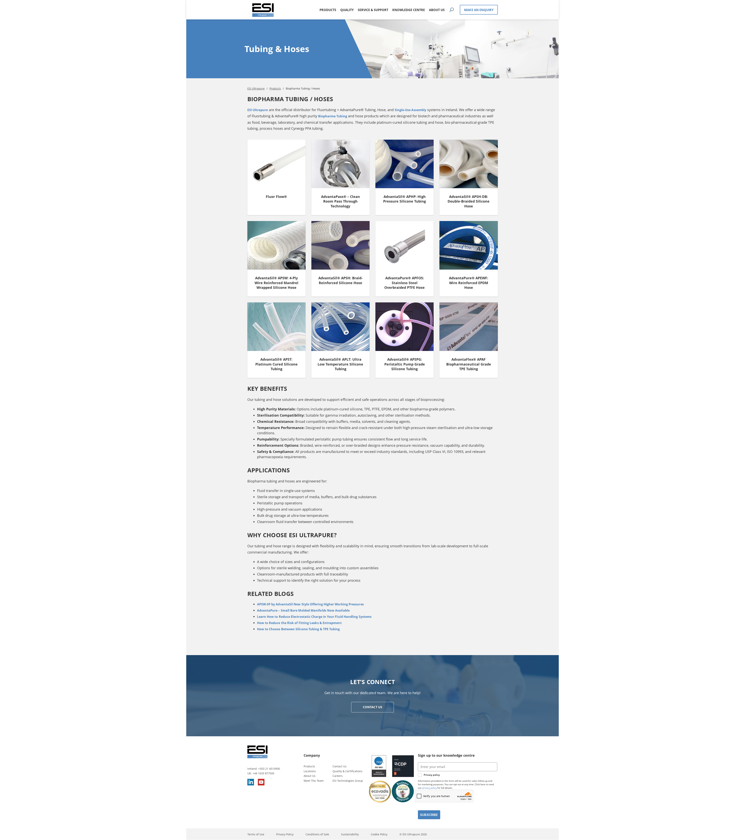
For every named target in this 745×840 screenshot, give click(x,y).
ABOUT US (437, 10)
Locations (310, 771)
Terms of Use (255, 834)
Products (309, 766)
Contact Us (340, 766)
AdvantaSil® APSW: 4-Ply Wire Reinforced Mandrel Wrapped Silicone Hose (276, 283)
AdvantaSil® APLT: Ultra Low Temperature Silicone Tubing (340, 364)
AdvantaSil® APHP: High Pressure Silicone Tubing (404, 199)
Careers (338, 776)
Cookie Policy (379, 834)
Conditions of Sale (317, 834)
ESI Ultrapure (257, 110)
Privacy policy (432, 775)
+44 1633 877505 (263, 773)
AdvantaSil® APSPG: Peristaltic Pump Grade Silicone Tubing (404, 364)
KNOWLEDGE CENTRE (408, 10)
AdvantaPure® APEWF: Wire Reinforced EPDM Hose (468, 283)
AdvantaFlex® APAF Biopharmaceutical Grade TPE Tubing (468, 364)
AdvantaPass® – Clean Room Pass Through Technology (340, 201)
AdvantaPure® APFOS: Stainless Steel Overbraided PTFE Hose (404, 283)
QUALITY (347, 10)
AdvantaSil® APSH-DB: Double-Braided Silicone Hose (468, 201)
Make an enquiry (479, 10)
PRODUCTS (328, 10)
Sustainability (350, 834)
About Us (309, 776)
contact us (372, 707)
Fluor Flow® (276, 196)
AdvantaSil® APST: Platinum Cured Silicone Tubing (276, 364)
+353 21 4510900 (269, 768)
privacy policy (429, 788)
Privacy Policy (285, 834)
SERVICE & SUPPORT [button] (373, 10)
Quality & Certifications (347, 771)
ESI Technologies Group (348, 781)
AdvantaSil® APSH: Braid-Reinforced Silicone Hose (340, 280)
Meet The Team (314, 781)
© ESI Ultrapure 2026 (413, 834)
